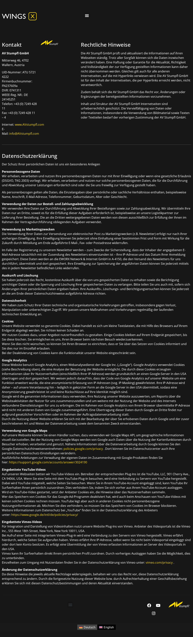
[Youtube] (158, 606)
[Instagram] (154, 613)
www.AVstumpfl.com (29, 124)
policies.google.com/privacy (83, 449)
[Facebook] (149, 606)
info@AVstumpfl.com (24, 134)
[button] (87, 15)
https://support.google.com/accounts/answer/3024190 (48, 462)
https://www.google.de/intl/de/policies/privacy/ (44, 515)
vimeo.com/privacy (159, 562)
